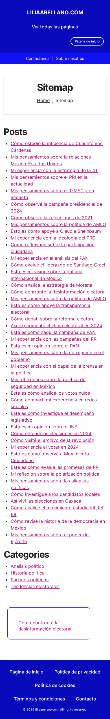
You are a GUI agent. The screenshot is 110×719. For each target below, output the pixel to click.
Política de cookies (55, 685)
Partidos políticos (30, 579)
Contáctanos (37, 58)
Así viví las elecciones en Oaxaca (46, 501)
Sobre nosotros (70, 58)
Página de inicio (87, 41)
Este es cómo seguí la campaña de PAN (53, 332)
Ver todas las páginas (55, 27)
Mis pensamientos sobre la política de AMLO (58, 224)
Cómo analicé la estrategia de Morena (51, 285)
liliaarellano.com (55, 12)
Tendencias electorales (35, 586)
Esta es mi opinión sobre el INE (44, 426)
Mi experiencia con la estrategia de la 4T (54, 170)
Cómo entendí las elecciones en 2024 (51, 433)
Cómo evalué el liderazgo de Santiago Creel (58, 265)
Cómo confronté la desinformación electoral (58, 292)
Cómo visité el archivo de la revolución (52, 440)
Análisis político (27, 566)
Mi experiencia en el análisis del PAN (50, 258)
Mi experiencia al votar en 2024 (45, 447)
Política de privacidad (77, 672)
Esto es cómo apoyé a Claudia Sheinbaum (56, 231)
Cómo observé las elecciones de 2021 (51, 217)
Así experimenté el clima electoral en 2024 (56, 325)
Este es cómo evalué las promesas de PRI (55, 467)
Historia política (28, 573)
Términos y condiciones (39, 699)
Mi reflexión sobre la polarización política (55, 474)
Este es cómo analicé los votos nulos (50, 393)
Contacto (86, 699)
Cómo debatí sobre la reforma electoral (53, 319)
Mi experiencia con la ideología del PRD (53, 238)
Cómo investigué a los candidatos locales (55, 494)
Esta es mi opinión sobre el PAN (45, 346)
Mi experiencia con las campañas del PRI (54, 339)
